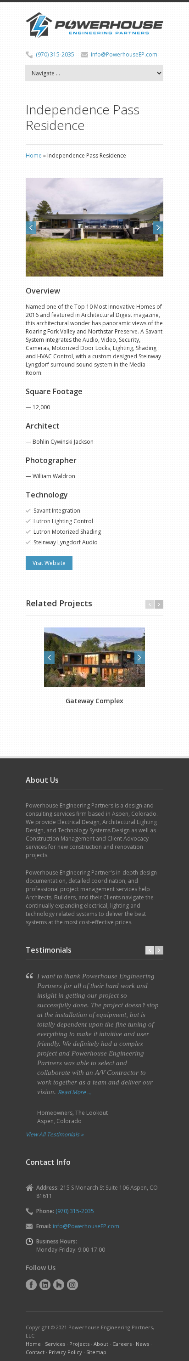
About (101, 1343)
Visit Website (49, 563)
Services (55, 1343)
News (142, 1343)
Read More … (74, 1092)
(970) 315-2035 (55, 54)
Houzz (58, 1284)
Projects (79, 1343)
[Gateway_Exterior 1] (94, 657)
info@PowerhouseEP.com (124, 54)
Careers (122, 1343)
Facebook (31, 1284)
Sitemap (96, 1352)
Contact (35, 1352)
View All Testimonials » (54, 1134)
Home (34, 155)
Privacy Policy (65, 1352)
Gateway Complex (94, 700)
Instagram (72, 1284)
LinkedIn (44, 1284)
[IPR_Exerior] (94, 227)
